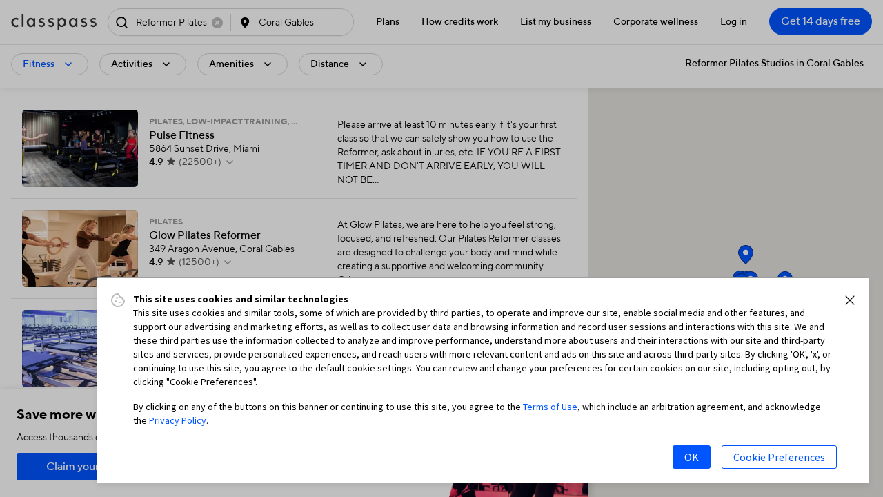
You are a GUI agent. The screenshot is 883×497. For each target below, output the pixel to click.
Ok (691, 457)
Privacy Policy (177, 420)
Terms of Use (550, 406)
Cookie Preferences (779, 457)
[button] (850, 300)
